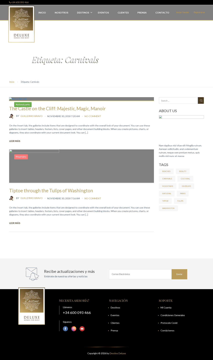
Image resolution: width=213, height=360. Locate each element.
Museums (186, 186)
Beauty (182, 171)
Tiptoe (165, 201)
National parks (23, 104)
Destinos (83, 12)
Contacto (162, 12)
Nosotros (61, 12)
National (166, 193)
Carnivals (167, 179)
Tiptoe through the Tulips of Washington (51, 190)
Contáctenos (167, 330)
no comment (93, 116)
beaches (166, 171)
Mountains (21, 156)
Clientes (123, 12)
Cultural (185, 179)
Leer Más (14, 141)
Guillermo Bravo (29, 115)
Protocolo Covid (169, 322)
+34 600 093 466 (20, 2)
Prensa (142, 12)
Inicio (42, 12)
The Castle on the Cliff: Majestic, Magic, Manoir (57, 108)
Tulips (180, 201)
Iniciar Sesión (182, 12)
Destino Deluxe (118, 353)
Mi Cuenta (166, 307)
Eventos (103, 12)
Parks (182, 193)
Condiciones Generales (173, 315)
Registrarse (199, 12)
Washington (168, 208)
